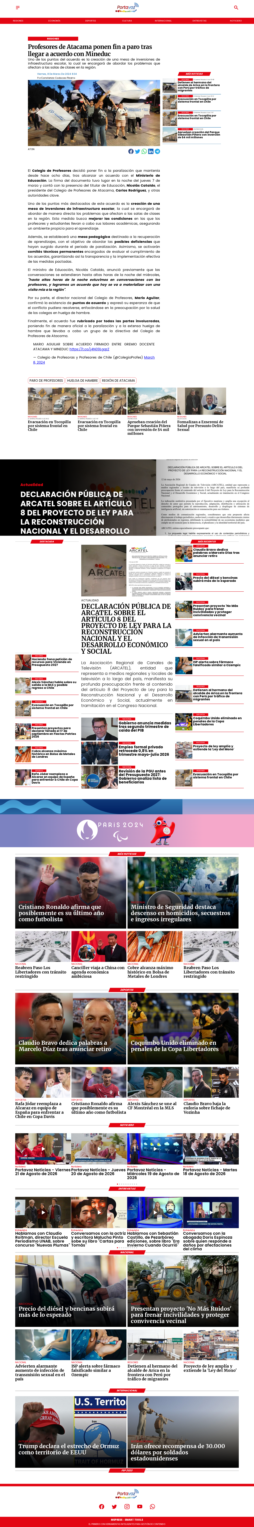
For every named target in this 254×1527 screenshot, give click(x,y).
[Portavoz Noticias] (17, 9)
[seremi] (201, 414)
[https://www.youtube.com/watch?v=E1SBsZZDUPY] (99, 1212)
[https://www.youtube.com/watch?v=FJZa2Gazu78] (43, 1212)
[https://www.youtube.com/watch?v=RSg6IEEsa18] (43, 1149)
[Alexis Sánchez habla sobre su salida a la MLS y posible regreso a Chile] (23, 685)
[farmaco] (183, 665)
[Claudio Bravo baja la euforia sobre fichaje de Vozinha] (211, 1097)
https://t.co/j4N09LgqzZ (89, 349)
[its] (183, 637)
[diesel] (183, 581)
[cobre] (23, 754)
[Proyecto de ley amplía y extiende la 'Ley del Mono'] (183, 749)
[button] (46, 380)
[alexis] (155, 1097)
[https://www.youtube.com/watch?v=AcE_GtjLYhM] (211, 1149)
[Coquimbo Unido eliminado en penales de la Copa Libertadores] (183, 721)
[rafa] (23, 777)
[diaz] (183, 553)
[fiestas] (23, 731)
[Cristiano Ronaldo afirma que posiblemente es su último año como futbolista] (98, 1097)
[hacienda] (23, 663)
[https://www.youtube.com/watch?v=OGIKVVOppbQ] (155, 1149)
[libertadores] (42, 961)
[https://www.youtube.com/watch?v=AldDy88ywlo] (155, 1212)
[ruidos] (183, 609)
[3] (127, 596)
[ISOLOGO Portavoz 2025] (127, 11)
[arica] (170, 85)
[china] (98, 961)
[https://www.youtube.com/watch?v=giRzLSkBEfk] (99, 1149)
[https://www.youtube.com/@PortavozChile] (140, 1508)
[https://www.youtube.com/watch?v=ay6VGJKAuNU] (211, 1212)
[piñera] (152, 414)
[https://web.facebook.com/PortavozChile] (102, 1508)
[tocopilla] (52, 414)
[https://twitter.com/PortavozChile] (114, 1508)
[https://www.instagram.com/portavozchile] (127, 1508)
